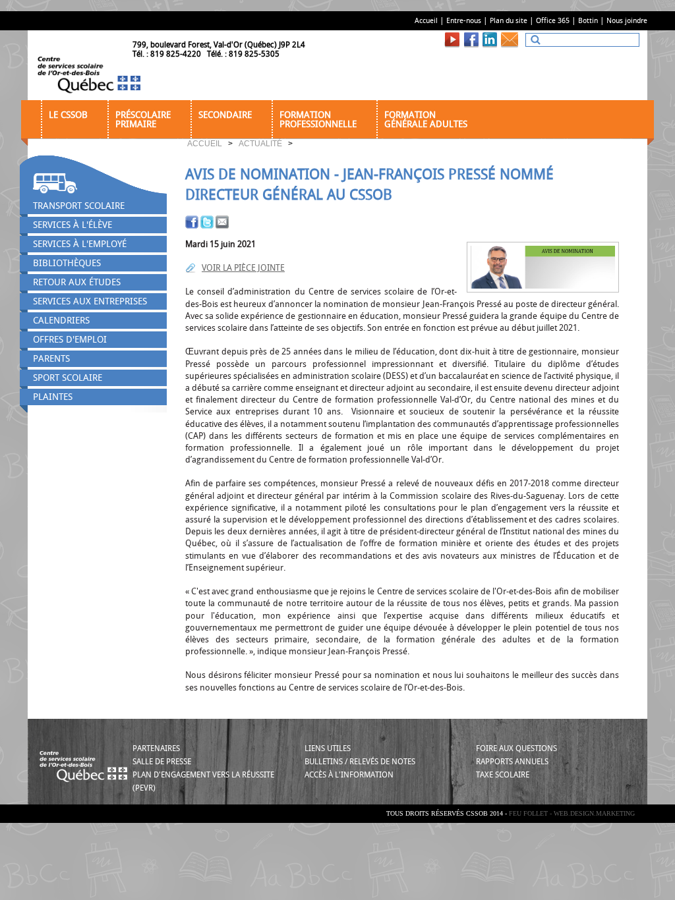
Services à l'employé (80, 244)
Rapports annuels (512, 761)
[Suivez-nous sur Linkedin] (491, 39)
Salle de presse (161, 761)
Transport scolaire (79, 205)
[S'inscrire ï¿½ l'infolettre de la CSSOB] (511, 39)
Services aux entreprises (90, 301)
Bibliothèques (67, 263)
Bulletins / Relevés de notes (360, 761)
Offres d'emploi (70, 339)
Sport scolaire (67, 377)
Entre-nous (463, 20)
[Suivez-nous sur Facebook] (472, 39)
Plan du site (508, 20)
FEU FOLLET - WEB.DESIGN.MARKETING (572, 813)
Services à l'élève (72, 225)
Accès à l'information (349, 774)
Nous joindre (626, 20)
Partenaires (156, 748)
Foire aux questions (516, 748)
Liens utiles (328, 748)
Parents (51, 358)
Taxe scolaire (502, 774)
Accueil (426, 20)
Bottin (588, 20)
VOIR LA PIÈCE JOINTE (243, 268)
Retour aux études (77, 282)
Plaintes (53, 397)
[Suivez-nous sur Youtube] (453, 39)
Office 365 (553, 20)
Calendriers (61, 320)
